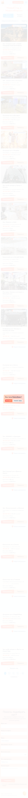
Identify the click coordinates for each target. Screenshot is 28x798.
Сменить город (18, 400)
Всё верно (8, 400)
